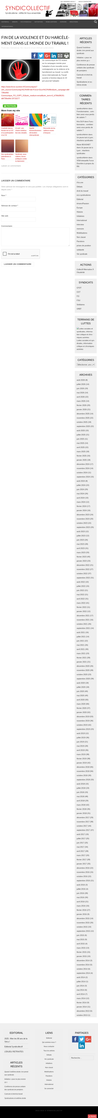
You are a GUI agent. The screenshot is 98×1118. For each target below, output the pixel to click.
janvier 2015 (82, 956)
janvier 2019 (82, 763)
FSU (78, 300)
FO (78, 296)
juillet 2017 (81, 838)
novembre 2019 (83, 721)
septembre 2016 (83, 881)
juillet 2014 (81, 981)
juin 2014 (80, 986)
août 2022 (81, 582)
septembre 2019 (83, 729)
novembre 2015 (83, 923)
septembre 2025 (83, 426)
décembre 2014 (83, 960)
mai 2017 (80, 847)
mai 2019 (80, 746)
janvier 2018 (82, 813)
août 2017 (81, 834)
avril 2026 (81, 397)
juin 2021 (80, 641)
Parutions (74, 22)
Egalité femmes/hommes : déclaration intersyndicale (35, 131)
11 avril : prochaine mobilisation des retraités (21, 130)
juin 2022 (80, 590)
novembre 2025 (83, 418)
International (7, 26)
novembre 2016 (83, 872)
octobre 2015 (82, 927)
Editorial (5, 22)
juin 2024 (80, 489)
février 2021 (81, 658)
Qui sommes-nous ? (49, 1042)
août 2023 (81, 531)
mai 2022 (80, 594)
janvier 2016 (82, 914)
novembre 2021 (83, 620)
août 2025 (81, 430)
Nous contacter (49, 1046)
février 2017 (81, 859)
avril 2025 (81, 447)
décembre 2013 (83, 1011)
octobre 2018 (82, 775)
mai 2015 (80, 939)
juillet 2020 (81, 687)
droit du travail (82, 191)
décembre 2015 (83, 918)
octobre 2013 (82, 1015)
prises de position (84, 245)
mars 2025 (81, 451)
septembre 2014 (83, 973)
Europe (80, 208)
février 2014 (81, 1002)
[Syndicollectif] (49, 11)
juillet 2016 (81, 889)
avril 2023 (81, 548)
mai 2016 (80, 897)
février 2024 (81, 506)
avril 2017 (81, 851)
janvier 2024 (82, 510)
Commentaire (6, 226)
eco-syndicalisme (84, 195)
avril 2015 (81, 944)
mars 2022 (81, 603)
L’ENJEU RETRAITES (13, 1051)
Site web (4, 216)
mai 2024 (80, 494)
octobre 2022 (82, 573)
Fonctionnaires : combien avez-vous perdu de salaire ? (85, 114)
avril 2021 (81, 649)
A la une (80, 182)
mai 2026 (80, 393)
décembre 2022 (83, 565)
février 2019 (81, 759)
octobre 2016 (82, 876)
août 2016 (81, 885)
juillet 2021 (81, 637)
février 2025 (81, 456)
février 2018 (81, 809)
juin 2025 (80, 439)
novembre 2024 (83, 468)
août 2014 (81, 977)
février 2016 (81, 910)
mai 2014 (80, 990)
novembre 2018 (83, 771)
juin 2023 (80, 540)
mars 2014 (81, 998)
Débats (14, 22)
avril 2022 (81, 599)
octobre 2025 (82, 422)
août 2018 (81, 784)
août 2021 (81, 632)
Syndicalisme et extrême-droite (15, 1098)
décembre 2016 (83, 868)
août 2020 (81, 683)
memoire (80, 229)
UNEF (79, 309)
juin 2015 (80, 935)
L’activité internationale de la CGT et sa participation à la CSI (7, 131)
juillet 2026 (81, 384)
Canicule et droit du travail (13, 1094)
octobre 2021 (82, 624)
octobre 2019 (82, 725)
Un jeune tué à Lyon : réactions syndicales (85, 150)
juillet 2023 (81, 536)
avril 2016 (81, 902)
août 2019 (81, 733)
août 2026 (81, 380)
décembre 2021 (83, 616)
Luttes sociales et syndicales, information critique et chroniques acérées (86, 344)
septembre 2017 (83, 830)
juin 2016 (80, 893)
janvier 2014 (82, 1007)
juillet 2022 (81, 586)
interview (80, 224)
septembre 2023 (83, 527)
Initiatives (38, 22)
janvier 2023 (82, 561)
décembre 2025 (83, 414)
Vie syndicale (26, 22)
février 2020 (81, 708)
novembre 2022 (83, 569)
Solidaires (81, 304)
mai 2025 (80, 443)
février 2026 (81, 405)
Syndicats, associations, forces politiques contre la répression (21, 157)
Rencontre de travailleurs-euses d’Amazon (49, 130)
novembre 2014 (83, 965)
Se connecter (49, 1088)
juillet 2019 (81, 737)
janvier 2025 (82, 460)
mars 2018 (81, 805)
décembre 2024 (83, 464)
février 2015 (81, 952)
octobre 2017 (82, 826)
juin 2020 (80, 691)
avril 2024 (81, 498)
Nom (3, 195)
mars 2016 (81, 906)
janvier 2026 (82, 409)
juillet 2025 (81, 435)
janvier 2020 (82, 712)
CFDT (79, 288)
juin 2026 (80, 388)
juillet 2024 (81, 485)
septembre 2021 (83, 628)
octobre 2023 (82, 523)
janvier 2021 (82, 662)
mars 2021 (81, 653)
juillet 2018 (81, 788)
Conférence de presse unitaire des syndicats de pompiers (86, 68)
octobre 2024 (82, 472)
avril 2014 (81, 994)
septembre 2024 (83, 477)
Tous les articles (49, 1051)
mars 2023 (81, 552)
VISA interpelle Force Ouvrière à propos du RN (85, 163)
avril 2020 (81, 700)
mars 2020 (81, 704)
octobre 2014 (82, 969)
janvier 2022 (82, 611)
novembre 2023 (83, 519)
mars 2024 (81, 502)
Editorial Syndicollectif (13, 1046)
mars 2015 (81, 948)
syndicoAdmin (48, 48)
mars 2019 (81, 754)
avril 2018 (81, 801)
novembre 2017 (83, 822)
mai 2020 (80, 695)
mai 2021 (80, 645)
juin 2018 (80, 792)
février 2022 (81, 607)
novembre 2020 (83, 670)
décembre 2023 (83, 515)
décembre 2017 (83, 817)
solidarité (80, 250)
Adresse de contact (9, 206)
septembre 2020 (83, 679)
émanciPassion (83, 203)
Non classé (24, 48)
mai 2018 (80, 796)
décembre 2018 (83, 767)
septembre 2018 (83, 780)
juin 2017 (80, 843)
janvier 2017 (82, 864)
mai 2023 (80, 544)
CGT (79, 292)
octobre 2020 (82, 674)
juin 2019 (80, 742)
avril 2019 (81, 750)
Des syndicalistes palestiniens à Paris (7, 156)
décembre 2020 (83, 666)
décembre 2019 (83, 716)
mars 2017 (81, 855)
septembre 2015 (83, 931)
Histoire (63, 22)
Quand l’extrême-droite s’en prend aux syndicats (85, 50)
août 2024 (81, 481)
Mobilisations (51, 22)
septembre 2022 (83, 578)
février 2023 (81, 557)
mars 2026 (81, 401)
